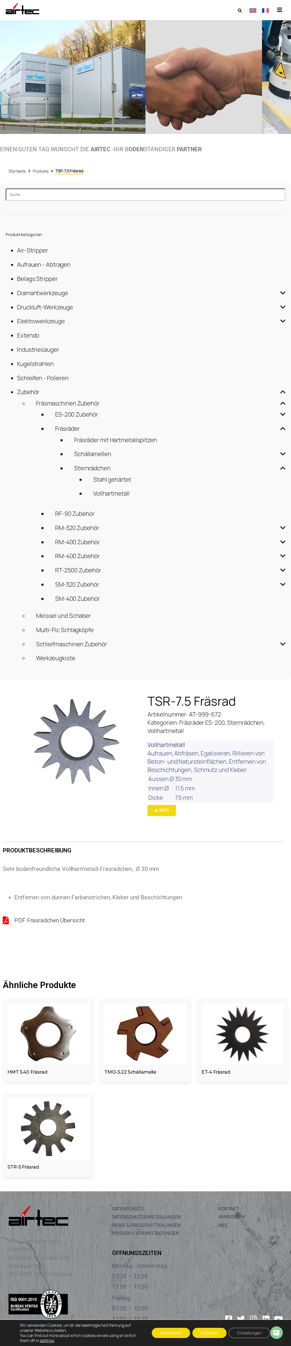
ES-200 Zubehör (76, 414)
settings (47, 1340)
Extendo (28, 335)
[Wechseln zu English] (253, 10)
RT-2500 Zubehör (78, 570)
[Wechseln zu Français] (265, 10)
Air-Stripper (32, 250)
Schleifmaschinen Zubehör (71, 644)
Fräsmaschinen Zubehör (67, 403)
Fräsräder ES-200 (202, 722)
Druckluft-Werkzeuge (45, 307)
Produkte (41, 171)
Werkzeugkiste (55, 658)
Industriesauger (38, 349)
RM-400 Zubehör (77, 542)
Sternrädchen (92, 468)
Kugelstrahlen (35, 364)
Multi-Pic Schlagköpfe (65, 630)
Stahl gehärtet (112, 479)
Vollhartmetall (111, 493)
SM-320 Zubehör (77, 584)
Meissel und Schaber (63, 616)
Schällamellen (92, 454)
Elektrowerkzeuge (41, 321)
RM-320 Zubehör (77, 528)
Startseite (17, 171)
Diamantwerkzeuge (42, 293)
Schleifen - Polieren (42, 378)
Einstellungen (249, 1332)
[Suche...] (145, 195)
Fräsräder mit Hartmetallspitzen (115, 440)
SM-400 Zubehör (77, 598)
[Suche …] (240, 11)
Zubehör (28, 392)
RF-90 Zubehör (75, 513)
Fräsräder (67, 428)
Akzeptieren (171, 1332)
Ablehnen (209, 1332)
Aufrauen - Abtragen (43, 264)
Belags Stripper (37, 279)
